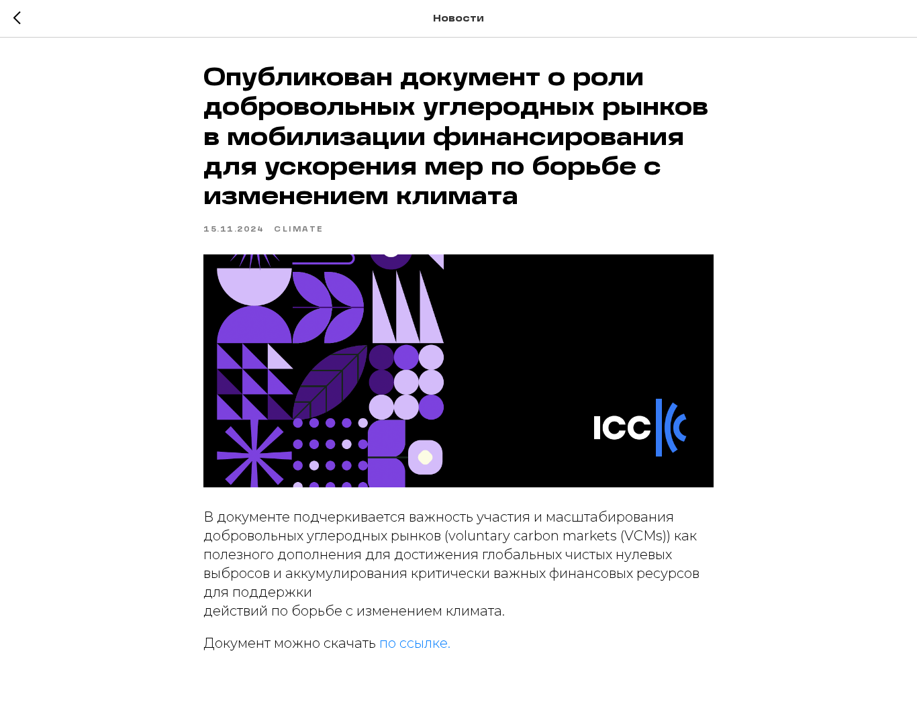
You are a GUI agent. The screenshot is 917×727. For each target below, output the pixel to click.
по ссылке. (414, 643)
